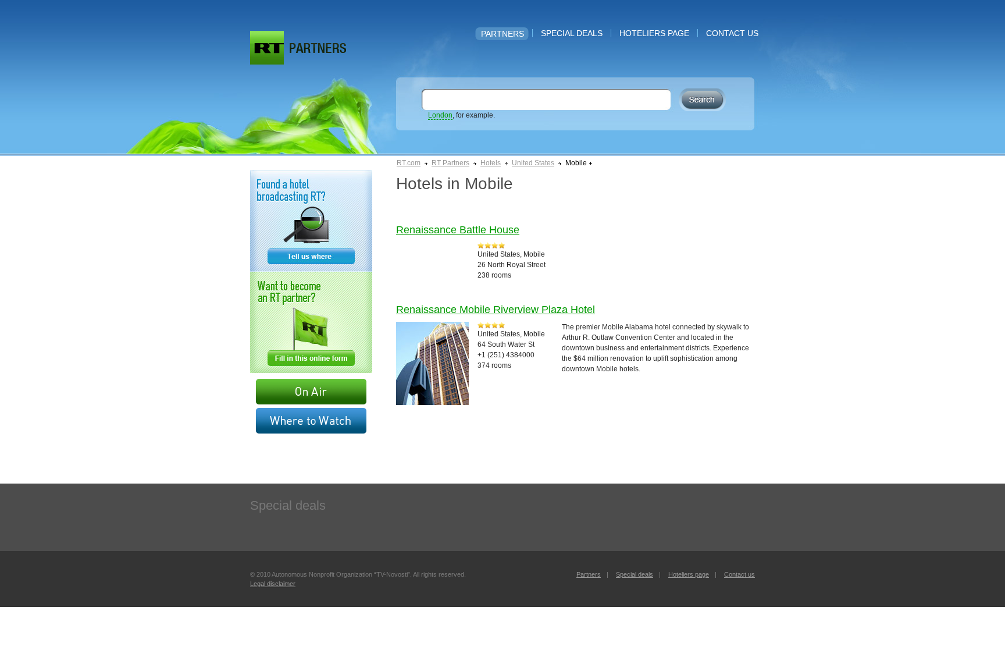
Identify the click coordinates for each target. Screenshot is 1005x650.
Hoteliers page (654, 33)
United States (533, 163)
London (440, 115)
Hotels (490, 163)
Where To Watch (311, 421)
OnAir (311, 391)
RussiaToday (267, 48)
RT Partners (450, 163)
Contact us (732, 33)
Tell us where (311, 221)
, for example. (461, 115)
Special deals (572, 33)
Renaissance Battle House (457, 230)
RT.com (408, 163)
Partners (502, 33)
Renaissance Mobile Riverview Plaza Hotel (495, 309)
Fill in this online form (311, 322)
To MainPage (318, 48)
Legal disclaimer (272, 583)
